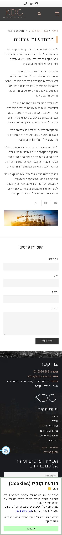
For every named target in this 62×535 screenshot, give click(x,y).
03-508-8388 (41, 372)
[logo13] (14, 14)
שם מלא (54, 259)
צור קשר (53, 440)
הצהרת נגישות (50, 447)
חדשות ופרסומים (48, 436)
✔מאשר (31, 529)
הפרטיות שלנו (24, 511)
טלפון (55, 292)
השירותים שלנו (50, 426)
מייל (56, 276)
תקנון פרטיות (51, 452)
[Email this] (54, 203)
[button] (5, 450)
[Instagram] (31, 3)
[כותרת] (25, 3)
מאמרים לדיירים (49, 431)
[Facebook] (36, 3)
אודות (55, 421)
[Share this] (45, 203)
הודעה (55, 308)
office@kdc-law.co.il (39, 376)
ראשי (55, 416)
